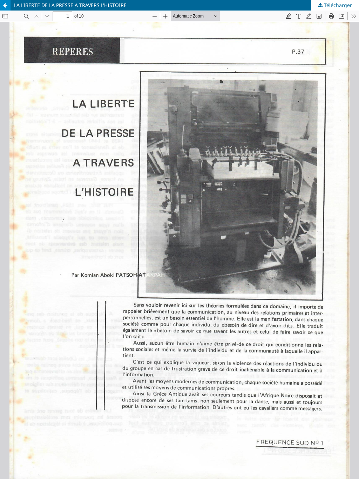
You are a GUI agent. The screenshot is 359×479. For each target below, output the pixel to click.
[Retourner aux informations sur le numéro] (5, 5)
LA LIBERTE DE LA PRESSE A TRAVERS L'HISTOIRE (70, 5)
